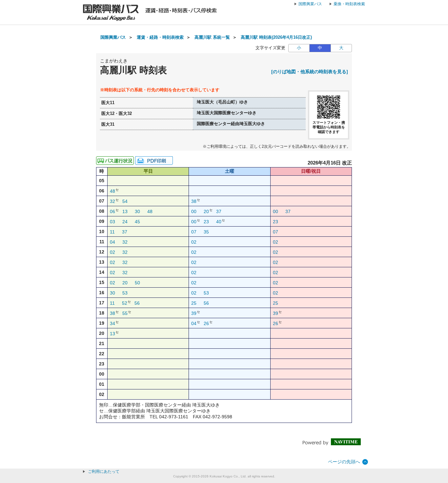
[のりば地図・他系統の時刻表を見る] (309, 71)
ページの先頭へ (344, 461)
